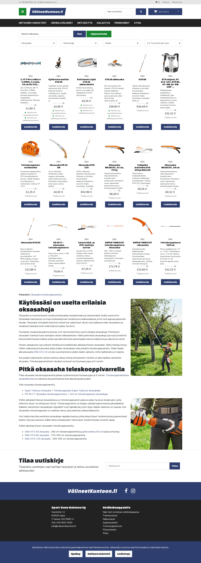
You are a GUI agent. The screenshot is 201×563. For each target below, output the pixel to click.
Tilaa (175, 466)
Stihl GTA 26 (41, 352)
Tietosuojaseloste (112, 526)
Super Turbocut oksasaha (38, 390)
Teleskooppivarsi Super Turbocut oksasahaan (77, 390)
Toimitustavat (110, 515)
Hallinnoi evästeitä (99, 554)
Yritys (105, 533)
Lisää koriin (30, 127)
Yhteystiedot (109, 529)
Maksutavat (109, 519)
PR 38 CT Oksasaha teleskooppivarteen (46, 394)
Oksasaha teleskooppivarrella (46, 294)
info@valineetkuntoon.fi (47, 2)
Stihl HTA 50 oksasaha (37, 431)
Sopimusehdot (110, 522)
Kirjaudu (166, 2)
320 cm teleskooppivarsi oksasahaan (89, 394)
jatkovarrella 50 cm (93, 431)
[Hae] (141, 11)
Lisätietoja (123, 554)
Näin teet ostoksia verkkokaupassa (121, 512)
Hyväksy (75, 554)
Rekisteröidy (177, 2)
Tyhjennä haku (98, 34)
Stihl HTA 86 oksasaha (37, 435)
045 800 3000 (27, 2)
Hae (79, 34)
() (163, 11)
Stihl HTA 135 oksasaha (37, 438)
